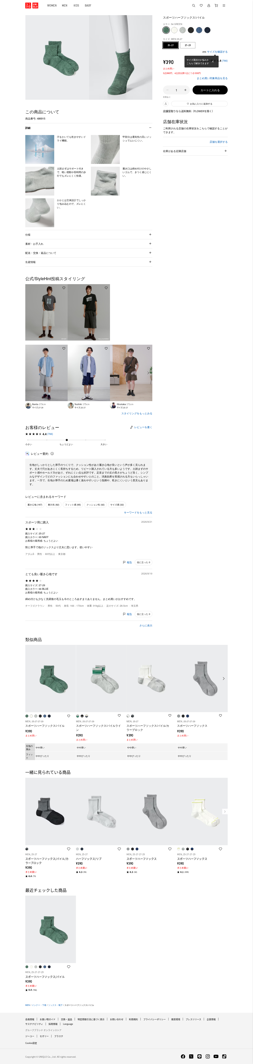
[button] (39, 149)
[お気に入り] (201, 5)
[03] (183, 30)
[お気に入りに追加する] (64, 288)
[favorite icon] (68, 849)
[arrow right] (148, 373)
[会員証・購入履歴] (209, 5)
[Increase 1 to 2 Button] (185, 89)
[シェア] (165, 103)
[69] (207, 30)
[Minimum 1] (167, 89)
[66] (199, 30)
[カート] (216, 5)
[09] (191, 30)
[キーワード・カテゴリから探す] (193, 5)
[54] (166, 30)
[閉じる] (213, 61)
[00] (174, 30)
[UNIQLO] (31, 5)
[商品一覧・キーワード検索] (224, 5)
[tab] (52, 5)
